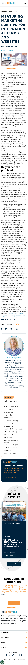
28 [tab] (4, 537)
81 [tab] (23, 548)
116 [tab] (21, 556)
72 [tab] (23, 546)
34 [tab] (18, 537)
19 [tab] (4, 535)
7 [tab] (18, 531)
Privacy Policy (6, 659)
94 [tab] (11, 552)
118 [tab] (4, 558)
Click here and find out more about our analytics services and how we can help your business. (13, 315)
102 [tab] (9, 554)
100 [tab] (4, 554)
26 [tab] (21, 535)
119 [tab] (7, 558)
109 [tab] (4, 556)
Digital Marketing (10, 401)
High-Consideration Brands (11, 441)
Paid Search (8, 409)
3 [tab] (9, 531)
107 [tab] (21, 554)
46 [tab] (4, 541)
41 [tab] (14, 539)
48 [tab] (9, 541)
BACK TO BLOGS (11, 319)
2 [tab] (7, 531)
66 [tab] (9, 546)
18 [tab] (23, 533)
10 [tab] (4, 533)
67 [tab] (11, 546)
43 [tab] (18, 539)
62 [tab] (21, 544)
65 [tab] (7, 546)
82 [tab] (4, 550)
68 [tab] (14, 546)
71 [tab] (21, 546)
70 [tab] (18, 546)
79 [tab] (18, 548)
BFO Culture (8, 426)
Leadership (8, 437)
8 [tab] (21, 531)
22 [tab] (11, 535)
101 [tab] (7, 554)
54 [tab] (23, 541)
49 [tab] (11, 541)
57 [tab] (9, 544)
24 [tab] (16, 535)
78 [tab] (16, 548)
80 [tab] (21, 548)
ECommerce (8, 423)
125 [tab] (21, 558)
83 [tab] (7, 550)
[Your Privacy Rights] (2, 662)
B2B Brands (8, 418)
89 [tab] (21, 550)
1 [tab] (4, 531)
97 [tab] (18, 552)
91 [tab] (4, 552)
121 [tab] (11, 558)
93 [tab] (9, 552)
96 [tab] (16, 552)
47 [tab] (7, 541)
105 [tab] (16, 554)
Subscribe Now (11, 477)
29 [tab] (7, 537)
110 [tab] (7, 556)
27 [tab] (23, 535)
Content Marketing (11, 420)
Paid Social (8, 415)
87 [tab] (16, 550)
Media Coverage (10, 453)
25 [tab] (18, 535)
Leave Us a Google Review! (18, 659)
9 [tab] (23, 531)
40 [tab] (11, 539)
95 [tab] (14, 552)
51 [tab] (16, 541)
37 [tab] (4, 539)
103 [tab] (11, 554)
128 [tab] (15, 560)
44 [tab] (21, 539)
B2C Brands (8, 412)
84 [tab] (9, 550)
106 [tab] (18, 554)
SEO (5, 404)
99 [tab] (23, 552)
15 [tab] (16, 533)
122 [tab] (14, 558)
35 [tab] (21, 537)
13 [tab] (11, 533)
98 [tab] (21, 552)
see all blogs (14, 564)
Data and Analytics (9, 11)
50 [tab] (14, 541)
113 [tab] (14, 556)
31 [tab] (11, 537)
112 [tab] (11, 556)
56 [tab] (7, 544)
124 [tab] (18, 558)
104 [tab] (14, 554)
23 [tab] (14, 535)
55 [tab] (4, 544)
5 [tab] (14, 531)
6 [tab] (16, 531)
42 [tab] (16, 539)
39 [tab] (9, 539)
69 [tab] (16, 546)
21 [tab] (9, 535)
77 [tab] (14, 548)
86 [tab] (14, 550)
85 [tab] (11, 550)
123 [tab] (16, 558)
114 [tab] (16, 556)
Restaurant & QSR (11, 445)
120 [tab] (9, 558)
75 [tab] (9, 548)
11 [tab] (7, 533)
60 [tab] (16, 544)
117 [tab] (23, 556)
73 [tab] (4, 548)
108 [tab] (23, 554)
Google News (9, 434)
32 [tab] (14, 537)
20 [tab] (7, 535)
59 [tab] (14, 544)
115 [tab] (18, 556)
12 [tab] (9, 533)
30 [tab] (9, 537)
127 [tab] (13, 560)
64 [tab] (4, 546)
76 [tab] (11, 548)
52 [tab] (18, 541)
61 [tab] (18, 544)
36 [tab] (23, 537)
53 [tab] (21, 541)
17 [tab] (21, 533)
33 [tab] (16, 537)
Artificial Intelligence (12, 432)
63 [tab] (23, 544)
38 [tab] (7, 539)
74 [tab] (7, 548)
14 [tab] (14, 533)
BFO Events (8, 450)
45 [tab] (23, 539)
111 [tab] (9, 556)
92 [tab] (7, 552)
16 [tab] (18, 533)
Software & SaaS (10, 448)
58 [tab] (11, 544)
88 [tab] (18, 550)
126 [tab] (23, 558)
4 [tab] (11, 531)
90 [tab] (23, 550)
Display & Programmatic (13, 429)
